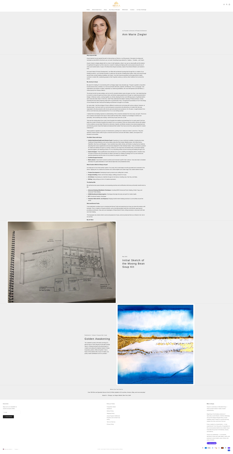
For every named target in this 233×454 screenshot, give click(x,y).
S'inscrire (8, 416)
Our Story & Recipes (114, 9)
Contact (132, 9)
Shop (105, 9)
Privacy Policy (110, 424)
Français (16, 449)
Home (88, 9)
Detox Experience (97, 9)
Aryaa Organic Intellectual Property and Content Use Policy (113, 417)
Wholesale (125, 9)
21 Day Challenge (141, 9)
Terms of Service (111, 422)
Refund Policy (110, 411)
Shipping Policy (110, 413)
